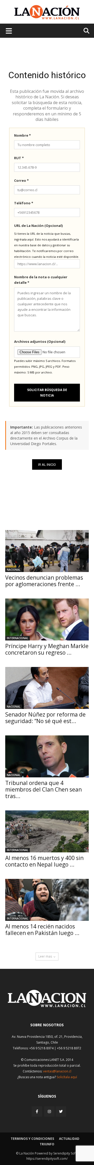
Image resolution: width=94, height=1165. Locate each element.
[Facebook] (37, 1111)
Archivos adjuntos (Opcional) (39, 341)
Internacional (17, 638)
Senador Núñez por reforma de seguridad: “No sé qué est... (45, 718)
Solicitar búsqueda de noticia (47, 393)
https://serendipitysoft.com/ (47, 1158)
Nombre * (22, 135)
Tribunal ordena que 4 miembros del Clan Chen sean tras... (43, 789)
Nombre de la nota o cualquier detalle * (40, 280)
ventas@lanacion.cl (57, 1071)
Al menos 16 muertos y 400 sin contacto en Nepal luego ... (44, 861)
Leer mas (45, 956)
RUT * (19, 158)
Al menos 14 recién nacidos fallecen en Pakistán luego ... (42, 930)
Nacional (13, 569)
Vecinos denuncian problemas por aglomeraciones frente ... (44, 581)
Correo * (21, 180)
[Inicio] (47, 1005)
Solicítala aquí (67, 1077)
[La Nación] (47, 12)
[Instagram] (49, 1111)
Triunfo (47, 1144)
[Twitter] (61, 1111)
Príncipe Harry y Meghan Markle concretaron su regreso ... (47, 649)
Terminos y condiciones (32, 1138)
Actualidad (69, 1138)
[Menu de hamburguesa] (9, 31)
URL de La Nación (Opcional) (38, 225)
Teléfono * (23, 203)
